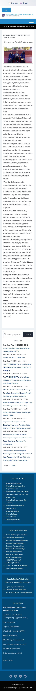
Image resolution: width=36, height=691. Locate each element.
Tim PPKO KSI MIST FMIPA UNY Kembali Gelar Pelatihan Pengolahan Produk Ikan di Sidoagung (17, 367)
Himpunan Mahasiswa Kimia (15, 546)
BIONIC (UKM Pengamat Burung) (17, 565)
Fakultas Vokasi (11, 508)
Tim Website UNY (26, 688)
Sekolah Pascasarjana (13, 519)
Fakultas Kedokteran (12, 511)
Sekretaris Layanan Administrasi (16, 589)
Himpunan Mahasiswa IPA (14, 551)
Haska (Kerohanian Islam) (14, 557)
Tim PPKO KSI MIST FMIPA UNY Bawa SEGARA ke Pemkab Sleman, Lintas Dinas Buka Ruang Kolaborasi (17, 380)
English (25, 3)
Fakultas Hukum (11, 517)
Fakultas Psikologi (11, 514)
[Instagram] (16, 676)
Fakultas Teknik (10, 497)
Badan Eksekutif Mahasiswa (15, 537)
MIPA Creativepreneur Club (14, 568)
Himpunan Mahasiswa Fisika (15, 543)
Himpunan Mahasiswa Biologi (15, 549)
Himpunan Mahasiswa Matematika (17, 540)
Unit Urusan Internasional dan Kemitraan (19, 592)
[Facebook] (11, 676)
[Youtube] (25, 676)
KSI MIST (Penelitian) (13, 563)
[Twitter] (20, 676)
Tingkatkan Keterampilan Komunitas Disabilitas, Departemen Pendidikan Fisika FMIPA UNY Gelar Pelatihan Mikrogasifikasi (17, 425)
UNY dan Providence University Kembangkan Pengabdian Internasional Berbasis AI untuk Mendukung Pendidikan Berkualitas (17, 393)
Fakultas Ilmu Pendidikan (14, 483)
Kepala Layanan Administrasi (15, 587)
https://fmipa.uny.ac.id (17, 640)
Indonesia (14, 3)
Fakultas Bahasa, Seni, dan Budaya (17, 491)
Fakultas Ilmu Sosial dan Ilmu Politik (17, 494)
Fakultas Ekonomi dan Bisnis (15, 505)
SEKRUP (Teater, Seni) (13, 560)
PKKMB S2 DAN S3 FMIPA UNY (14, 358)
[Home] (17, 15)
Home (5, 26)
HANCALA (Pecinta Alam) (14, 554)
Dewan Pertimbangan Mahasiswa (16, 535)
